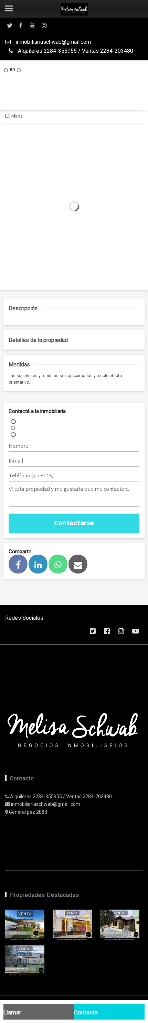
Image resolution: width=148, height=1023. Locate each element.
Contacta (86, 1012)
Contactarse (74, 523)
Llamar (12, 1012)
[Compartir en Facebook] (18, 564)
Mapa (16, 116)
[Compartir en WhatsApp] (58, 564)
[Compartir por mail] (77, 564)
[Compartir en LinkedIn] (38, 564)
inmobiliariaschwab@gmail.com (52, 42)
